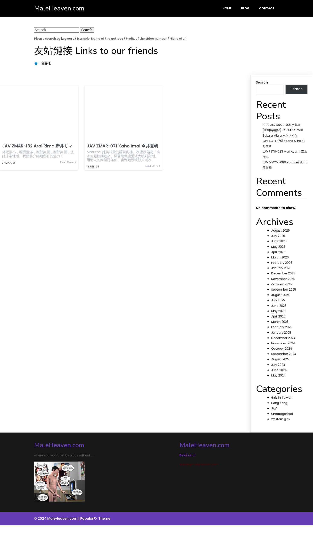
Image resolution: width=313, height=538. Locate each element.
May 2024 (278, 375)
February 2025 (281, 327)
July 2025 (278, 300)
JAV (274, 408)
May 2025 (278, 311)
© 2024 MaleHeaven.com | (57, 518)
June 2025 (278, 306)
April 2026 (278, 252)
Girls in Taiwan (281, 397)
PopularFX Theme (95, 518)
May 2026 (278, 247)
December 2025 (283, 273)
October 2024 (281, 348)
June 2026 (279, 241)
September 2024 (283, 354)
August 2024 (280, 359)
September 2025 (283, 289)
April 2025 (278, 316)
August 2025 (280, 295)
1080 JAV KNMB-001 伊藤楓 (281, 125)
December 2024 (283, 338)
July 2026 (278, 236)
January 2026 (281, 268)
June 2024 (279, 370)
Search (262, 82)
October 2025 (281, 284)
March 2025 (280, 322)
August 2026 (280, 230)
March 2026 (280, 257)
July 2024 (278, 365)
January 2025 (281, 332)
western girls (280, 419)
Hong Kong (279, 403)
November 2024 (283, 343)
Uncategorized (282, 414)
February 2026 (281, 263)
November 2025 (283, 279)
